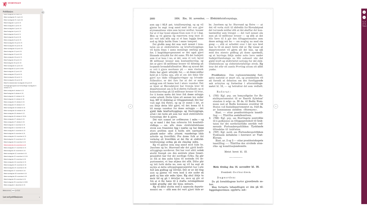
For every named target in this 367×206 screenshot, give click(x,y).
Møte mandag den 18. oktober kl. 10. (14, 108)
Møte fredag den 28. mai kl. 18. (13, 14)
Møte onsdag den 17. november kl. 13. (15, 148)
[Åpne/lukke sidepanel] (43, 12)
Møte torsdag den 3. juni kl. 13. (13, 28)
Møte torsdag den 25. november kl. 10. (15, 165)
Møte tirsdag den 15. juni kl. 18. (13, 54)
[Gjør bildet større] (364, 12)
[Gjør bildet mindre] (364, 17)
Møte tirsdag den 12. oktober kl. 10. (14, 96)
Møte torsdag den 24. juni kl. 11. (13, 77)
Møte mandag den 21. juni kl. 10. (13, 66)
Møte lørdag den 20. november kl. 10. (15, 150)
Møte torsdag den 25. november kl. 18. (15, 168)
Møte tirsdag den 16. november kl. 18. (15, 145)
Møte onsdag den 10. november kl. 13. (15, 136)
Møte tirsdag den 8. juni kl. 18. (12, 37)
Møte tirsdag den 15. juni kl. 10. (13, 51)
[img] (12, 4)
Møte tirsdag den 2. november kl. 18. (14, 128)
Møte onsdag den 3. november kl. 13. (15, 130)
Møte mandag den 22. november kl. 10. (15, 153)
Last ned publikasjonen (13, 197)
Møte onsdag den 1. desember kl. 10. (14, 185)
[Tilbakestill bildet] (364, 23)
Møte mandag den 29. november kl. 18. (15, 176)
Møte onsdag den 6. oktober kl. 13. (14, 90)
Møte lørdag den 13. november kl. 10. (15, 139)
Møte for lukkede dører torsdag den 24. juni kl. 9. (18, 83)
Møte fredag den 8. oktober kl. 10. (14, 93)
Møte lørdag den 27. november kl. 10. (15, 170)
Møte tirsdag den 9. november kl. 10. (14, 133)
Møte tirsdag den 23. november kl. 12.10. (16, 156)
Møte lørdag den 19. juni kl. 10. (13, 63)
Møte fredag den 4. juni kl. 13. (12, 31)
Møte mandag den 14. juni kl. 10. (13, 48)
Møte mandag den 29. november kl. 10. (15, 173)
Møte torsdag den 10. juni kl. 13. (13, 43)
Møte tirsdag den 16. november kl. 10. (15, 142)
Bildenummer (7, 190)
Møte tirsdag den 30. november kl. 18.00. (16, 182)
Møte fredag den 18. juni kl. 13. (13, 60)
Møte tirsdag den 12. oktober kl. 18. (14, 99)
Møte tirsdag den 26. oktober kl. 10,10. (15, 116)
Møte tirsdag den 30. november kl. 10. (15, 179)
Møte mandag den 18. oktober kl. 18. (14, 110)
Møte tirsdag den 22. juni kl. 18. (13, 71)
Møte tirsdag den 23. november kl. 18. (15, 159)
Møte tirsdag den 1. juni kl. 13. (12, 23)
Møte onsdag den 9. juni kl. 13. (12, 40)
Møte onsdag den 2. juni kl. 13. (12, 26)
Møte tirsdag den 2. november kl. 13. (14, 125)
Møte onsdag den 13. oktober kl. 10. (14, 102)
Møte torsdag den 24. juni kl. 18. (13, 80)
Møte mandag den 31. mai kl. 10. (13, 17)
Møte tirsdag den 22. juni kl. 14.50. (14, 68)
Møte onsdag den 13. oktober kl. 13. (14, 105)
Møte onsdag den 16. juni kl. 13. (13, 57)
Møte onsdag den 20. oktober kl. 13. (14, 113)
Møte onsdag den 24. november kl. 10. (15, 162)
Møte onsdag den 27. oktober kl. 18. (14, 122)
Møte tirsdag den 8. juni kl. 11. (12, 34)
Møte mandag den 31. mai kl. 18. (13, 20)
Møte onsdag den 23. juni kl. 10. (13, 74)
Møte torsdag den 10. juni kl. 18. (13, 46)
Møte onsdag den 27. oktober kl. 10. (14, 119)
